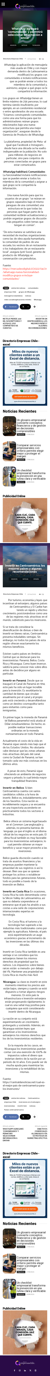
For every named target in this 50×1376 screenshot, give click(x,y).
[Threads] (36, 1371)
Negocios (13, 45)
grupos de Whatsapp (27, 292)
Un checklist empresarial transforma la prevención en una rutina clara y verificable (31, 474)
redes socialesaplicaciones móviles (17, 300)
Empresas (21, 434)
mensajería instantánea (13, 296)
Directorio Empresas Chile (13, 59)
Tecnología (36, 45)
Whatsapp (38, 300)
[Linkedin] (25, 1371)
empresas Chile (10, 292)
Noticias (24, 45)
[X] (30, 1371)
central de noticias (18, 288)
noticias (28, 296)
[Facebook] (14, 1371)
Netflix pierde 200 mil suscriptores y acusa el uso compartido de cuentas (12, 323)
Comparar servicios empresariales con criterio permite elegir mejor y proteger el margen (30, 451)
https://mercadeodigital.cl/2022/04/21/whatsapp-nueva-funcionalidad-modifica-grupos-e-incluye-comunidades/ (25, 274)
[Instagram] (20, 1371)
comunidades (33, 288)
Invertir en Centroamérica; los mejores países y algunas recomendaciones (37, 323)
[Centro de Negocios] (25, 6)
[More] (35, 306)
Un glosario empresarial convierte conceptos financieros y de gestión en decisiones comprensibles (31, 425)
